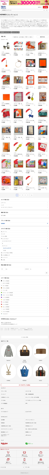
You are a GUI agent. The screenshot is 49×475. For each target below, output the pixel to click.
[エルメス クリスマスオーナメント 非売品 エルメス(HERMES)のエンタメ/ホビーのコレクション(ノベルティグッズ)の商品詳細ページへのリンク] (18, 113)
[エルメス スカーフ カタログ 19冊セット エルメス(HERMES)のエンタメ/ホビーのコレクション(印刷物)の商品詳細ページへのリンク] (30, 63)
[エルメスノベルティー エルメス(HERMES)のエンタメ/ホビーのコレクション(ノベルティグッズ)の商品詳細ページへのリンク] (6, 113)
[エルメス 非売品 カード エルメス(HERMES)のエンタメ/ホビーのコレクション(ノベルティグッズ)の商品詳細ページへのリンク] (42, 130)
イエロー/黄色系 (5, 299)
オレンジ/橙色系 (5, 306)
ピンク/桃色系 (5, 302)
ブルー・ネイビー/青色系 (7, 295)
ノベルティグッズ (29, 51)
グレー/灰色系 (5, 285)
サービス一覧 (3, 467)
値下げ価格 (3, 215)
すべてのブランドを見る (24, 385)
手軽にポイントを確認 (41, 463)
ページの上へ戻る (24, 337)
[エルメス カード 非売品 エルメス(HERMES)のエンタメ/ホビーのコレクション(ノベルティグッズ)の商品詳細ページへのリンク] (42, 96)
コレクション (15, 32)
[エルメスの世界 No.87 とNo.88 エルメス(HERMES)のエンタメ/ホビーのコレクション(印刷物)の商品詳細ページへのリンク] (42, 180)
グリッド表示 (29, 37)
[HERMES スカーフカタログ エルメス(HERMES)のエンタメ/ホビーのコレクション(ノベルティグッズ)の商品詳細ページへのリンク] (42, 63)
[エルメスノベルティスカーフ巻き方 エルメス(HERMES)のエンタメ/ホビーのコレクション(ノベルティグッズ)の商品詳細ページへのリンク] (6, 147)
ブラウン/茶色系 (5, 288)
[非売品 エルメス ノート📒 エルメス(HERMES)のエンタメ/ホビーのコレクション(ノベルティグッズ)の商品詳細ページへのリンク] (42, 147)
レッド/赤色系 (5, 304)
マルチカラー (5, 313)
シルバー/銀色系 (5, 309)
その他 (3, 51)
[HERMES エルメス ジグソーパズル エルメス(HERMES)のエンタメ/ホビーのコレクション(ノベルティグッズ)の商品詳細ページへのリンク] (42, 46)
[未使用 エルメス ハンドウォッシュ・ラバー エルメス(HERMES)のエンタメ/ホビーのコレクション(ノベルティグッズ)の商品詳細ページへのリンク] (6, 180)
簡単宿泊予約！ (40, 456)
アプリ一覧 (27, 467)
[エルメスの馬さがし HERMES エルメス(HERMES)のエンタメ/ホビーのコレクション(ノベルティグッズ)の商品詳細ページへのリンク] (6, 164)
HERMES (3, 223)
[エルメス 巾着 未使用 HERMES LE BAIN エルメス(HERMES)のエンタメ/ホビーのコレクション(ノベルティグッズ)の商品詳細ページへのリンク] (18, 96)
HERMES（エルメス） (5, 32)
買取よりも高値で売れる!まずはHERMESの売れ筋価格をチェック (9, 323)
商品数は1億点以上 (8, 456)
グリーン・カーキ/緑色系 (7, 292)
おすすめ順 (21, 37)
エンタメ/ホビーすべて (6, 241)
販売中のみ (16, 37)
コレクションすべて (7, 248)
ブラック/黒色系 (5, 280)
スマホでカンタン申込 (8, 463)
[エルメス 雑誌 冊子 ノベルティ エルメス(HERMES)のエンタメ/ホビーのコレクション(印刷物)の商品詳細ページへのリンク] (6, 130)
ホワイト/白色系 (5, 283)
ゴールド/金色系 (5, 311)
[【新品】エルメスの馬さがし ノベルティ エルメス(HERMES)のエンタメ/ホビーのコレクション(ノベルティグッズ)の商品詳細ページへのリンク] (30, 147)
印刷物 (27, 68)
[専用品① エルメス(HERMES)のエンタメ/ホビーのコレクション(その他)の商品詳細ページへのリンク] (18, 46)
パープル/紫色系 (5, 297)
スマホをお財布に (24, 463)
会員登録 (45, 7)
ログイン (40, 7)
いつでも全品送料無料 (24, 456)
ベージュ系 (4, 290)
